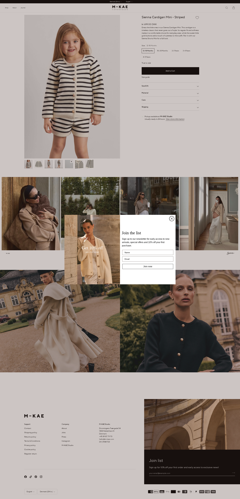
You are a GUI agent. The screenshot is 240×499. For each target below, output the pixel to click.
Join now (147, 266)
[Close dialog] (171, 218)
